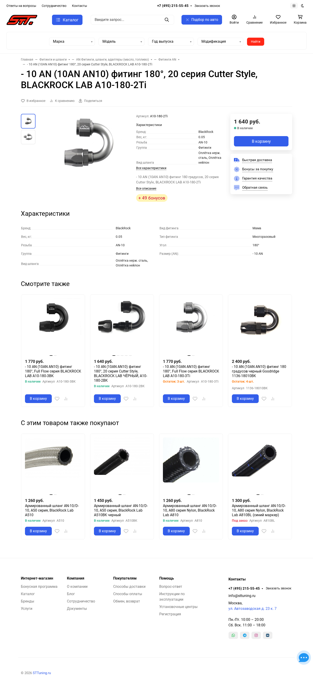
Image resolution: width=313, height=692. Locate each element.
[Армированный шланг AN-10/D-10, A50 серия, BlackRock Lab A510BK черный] (122, 465)
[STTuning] (21, 19)
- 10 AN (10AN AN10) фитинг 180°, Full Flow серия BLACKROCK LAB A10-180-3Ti (191, 371)
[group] (87, 150)
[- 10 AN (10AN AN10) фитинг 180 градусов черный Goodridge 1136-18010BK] (260, 326)
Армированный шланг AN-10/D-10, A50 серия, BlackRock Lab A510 (52, 510)
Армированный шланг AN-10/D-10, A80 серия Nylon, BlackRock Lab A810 (190, 510)
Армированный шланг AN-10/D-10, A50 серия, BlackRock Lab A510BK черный (121, 510)
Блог (71, 594)
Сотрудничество (54, 6)
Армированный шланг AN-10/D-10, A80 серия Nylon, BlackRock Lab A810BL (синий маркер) (259, 510)
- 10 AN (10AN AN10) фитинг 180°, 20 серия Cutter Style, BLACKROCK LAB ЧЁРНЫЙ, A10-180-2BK (120, 373)
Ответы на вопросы (21, 6)
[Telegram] (245, 635)
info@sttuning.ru (241, 596)
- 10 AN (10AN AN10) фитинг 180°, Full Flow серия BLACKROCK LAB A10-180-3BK (53, 371)
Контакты (79, 6)
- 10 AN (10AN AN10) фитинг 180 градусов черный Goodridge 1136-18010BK (259, 371)
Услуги (26, 608)
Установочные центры (178, 607)
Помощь (166, 578)
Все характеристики (151, 168)
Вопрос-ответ (170, 586)
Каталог (28, 594)
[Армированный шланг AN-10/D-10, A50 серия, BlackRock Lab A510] (53, 465)
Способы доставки (129, 586)
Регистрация (170, 614)
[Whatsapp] (233, 635)
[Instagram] (256, 635)
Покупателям (125, 578)
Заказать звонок (207, 6)
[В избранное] (57, 398)
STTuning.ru (42, 673)
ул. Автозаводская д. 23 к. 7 (252, 608)
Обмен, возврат (126, 601)
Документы (77, 608)
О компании (77, 586)
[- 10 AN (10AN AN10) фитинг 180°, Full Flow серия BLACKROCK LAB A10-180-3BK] (53, 326)
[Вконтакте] (267, 635)
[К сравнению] (65, 398)
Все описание (146, 188)
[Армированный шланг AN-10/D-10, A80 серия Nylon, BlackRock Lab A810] (191, 465)
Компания (75, 578)
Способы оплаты (127, 594)
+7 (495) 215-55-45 (173, 6)
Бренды (27, 601)
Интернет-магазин (37, 578)
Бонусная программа (39, 586)
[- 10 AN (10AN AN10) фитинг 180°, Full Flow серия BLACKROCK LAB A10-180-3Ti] (191, 326)
